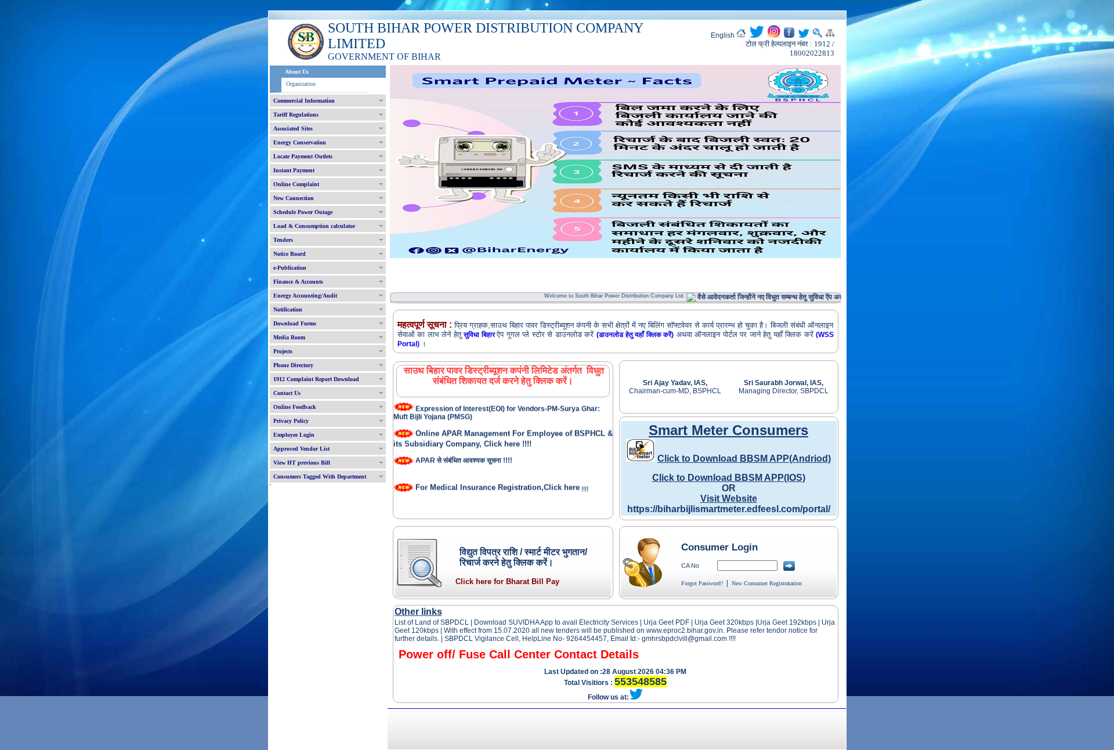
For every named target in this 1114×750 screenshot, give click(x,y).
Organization (301, 84)
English (723, 35)
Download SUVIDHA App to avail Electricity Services (556, 622)
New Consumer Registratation (767, 583)
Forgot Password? (702, 583)
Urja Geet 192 (779, 622)
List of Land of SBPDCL (432, 622)
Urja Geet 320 (717, 622)
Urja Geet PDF (666, 622)
